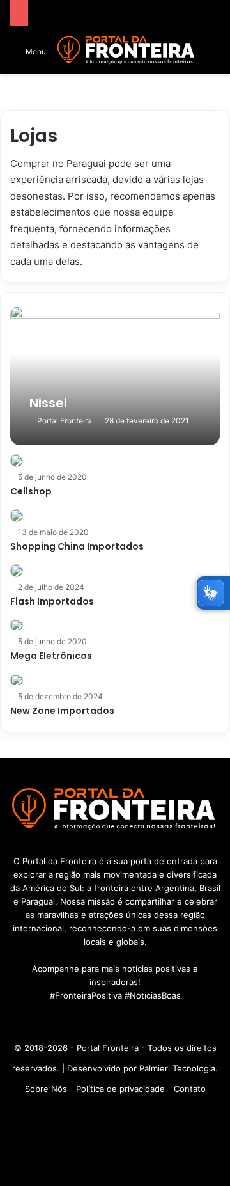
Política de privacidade (120, 1089)
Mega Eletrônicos (51, 655)
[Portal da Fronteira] (127, 50)
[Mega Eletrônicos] (16, 625)
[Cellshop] (16, 460)
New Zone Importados (62, 710)
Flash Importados (52, 601)
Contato (190, 1089)
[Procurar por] (214, 55)
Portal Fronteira (64, 420)
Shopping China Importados (77, 546)
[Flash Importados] (16, 570)
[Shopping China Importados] (16, 515)
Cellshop (31, 491)
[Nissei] (114, 375)
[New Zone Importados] (16, 680)
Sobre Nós (46, 1089)
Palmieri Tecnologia (177, 1068)
